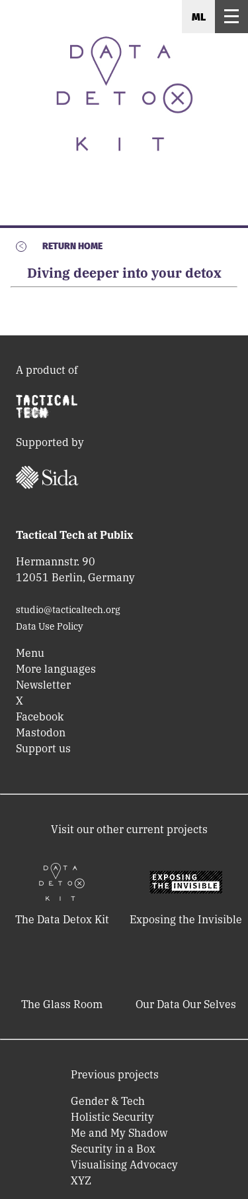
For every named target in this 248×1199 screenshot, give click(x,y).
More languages (56, 668)
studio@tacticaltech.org (68, 610)
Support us (43, 748)
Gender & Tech (108, 1101)
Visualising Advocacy (124, 1164)
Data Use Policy (49, 626)
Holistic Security (112, 1116)
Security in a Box (113, 1148)
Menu (30, 652)
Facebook (39, 716)
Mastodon (40, 732)
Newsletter (43, 684)
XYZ (81, 1180)
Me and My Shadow (119, 1132)
